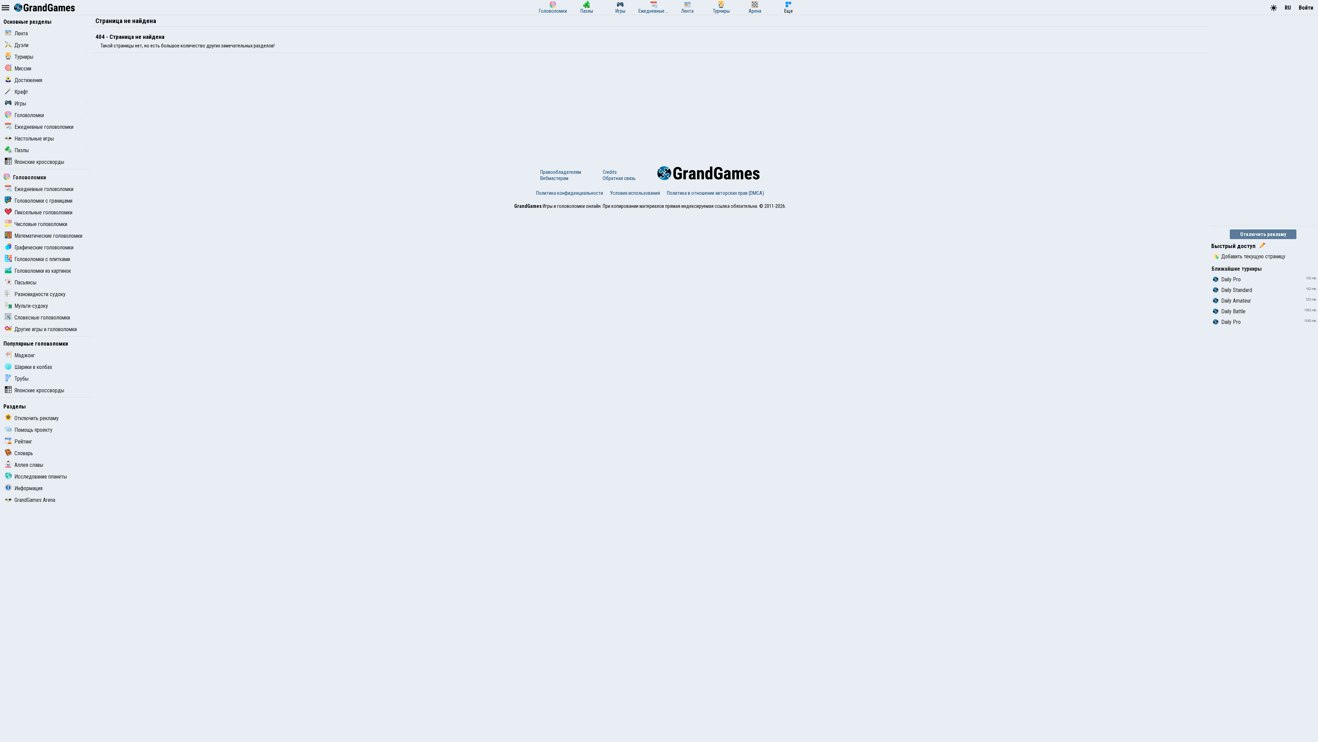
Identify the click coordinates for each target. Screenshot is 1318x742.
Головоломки (29, 115)
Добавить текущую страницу (1253, 256)
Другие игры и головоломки (45, 329)
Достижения (28, 80)
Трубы (21, 378)
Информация (28, 488)
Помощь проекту (33, 430)
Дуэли (21, 45)
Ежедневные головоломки (43, 127)
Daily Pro (1231, 279)
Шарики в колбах (33, 367)
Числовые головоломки (40, 224)
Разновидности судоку (40, 294)
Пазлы (21, 150)
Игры (20, 103)
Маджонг (24, 355)
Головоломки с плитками (42, 259)
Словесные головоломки (42, 317)
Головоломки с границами (43, 201)
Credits (610, 172)
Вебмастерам (554, 178)
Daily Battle (1233, 311)
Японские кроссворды (39, 162)
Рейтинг (23, 441)
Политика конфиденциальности (569, 193)
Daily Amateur (1236, 300)
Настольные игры (34, 138)
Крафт (21, 92)
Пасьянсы (25, 282)
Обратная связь (619, 178)
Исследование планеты (40, 476)
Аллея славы (28, 465)
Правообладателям (560, 172)
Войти (1306, 7)
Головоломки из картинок (42, 271)
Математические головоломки (48, 236)
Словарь (23, 453)
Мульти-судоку (31, 306)
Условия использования (635, 193)
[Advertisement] (298, 104)
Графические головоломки (43, 247)
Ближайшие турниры (1237, 269)
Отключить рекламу (36, 418)
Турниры (23, 57)
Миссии (22, 68)
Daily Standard (1236, 290)
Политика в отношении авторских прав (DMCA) (715, 193)
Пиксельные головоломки (43, 212)
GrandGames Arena (34, 500)
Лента (21, 33)
